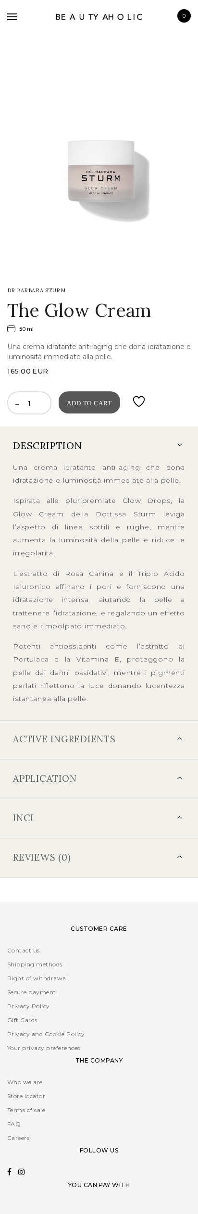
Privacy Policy (28, 1006)
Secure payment (31, 992)
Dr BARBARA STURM (36, 290)
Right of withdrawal (37, 978)
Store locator (26, 1096)
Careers (18, 1137)
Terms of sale (26, 1110)
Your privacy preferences (43, 1047)
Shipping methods (34, 964)
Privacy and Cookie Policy (46, 1034)
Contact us (23, 950)
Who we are (25, 1082)
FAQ (14, 1123)
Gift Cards (22, 1020)
